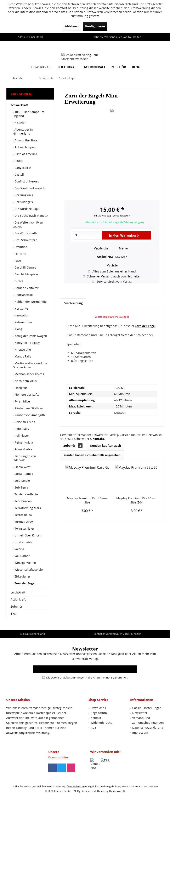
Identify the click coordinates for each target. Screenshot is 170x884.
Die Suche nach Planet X (31, 216)
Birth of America (25, 154)
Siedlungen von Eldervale (24, 458)
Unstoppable (23, 542)
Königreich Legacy (27, 343)
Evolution (20, 247)
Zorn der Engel (24, 583)
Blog (14, 613)
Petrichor (20, 388)
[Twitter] (61, 768)
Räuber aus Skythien (28, 408)
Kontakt (96, 718)
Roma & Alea (23, 449)
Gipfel (18, 281)
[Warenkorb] (159, 45)
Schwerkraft (19, 105)
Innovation (21, 315)
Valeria (19, 549)
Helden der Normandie (30, 302)
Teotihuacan (23, 501)
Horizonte (21, 308)
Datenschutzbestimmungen (68, 677)
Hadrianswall (23, 295)
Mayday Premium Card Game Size (87, 500)
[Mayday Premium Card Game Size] (87, 479)
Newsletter (139, 713)
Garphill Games (25, 267)
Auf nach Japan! (25, 147)
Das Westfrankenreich (29, 188)
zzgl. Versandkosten (118, 215)
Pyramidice (22, 401)
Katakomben (23, 322)
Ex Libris (20, 254)
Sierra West (22, 467)
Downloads (98, 708)
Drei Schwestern (25, 240)
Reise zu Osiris (24, 422)
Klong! (18, 329)
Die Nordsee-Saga (26, 209)
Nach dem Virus (25, 381)
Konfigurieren (95, 26)
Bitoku (18, 161)
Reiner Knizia (23, 442)
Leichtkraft (18, 592)
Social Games (23, 474)
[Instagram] (71, 768)
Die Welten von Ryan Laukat (28, 224)
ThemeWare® (117, 791)
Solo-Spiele (22, 481)
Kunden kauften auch (105, 445)
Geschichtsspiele (26, 274)
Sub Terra (21, 487)
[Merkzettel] (151, 45)
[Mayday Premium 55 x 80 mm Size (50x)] (136, 479)
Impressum (140, 732)
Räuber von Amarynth (29, 415)
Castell (19, 174)
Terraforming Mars (27, 508)
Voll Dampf (22, 556)
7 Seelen (20, 123)
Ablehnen (72, 26)
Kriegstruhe (22, 349)
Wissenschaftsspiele (28, 569)
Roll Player (21, 436)
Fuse (17, 261)
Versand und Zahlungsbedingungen (148, 720)
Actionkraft (18, 599)
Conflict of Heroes (26, 181)
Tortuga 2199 (23, 522)
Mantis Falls (22, 356)
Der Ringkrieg (23, 195)
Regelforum (99, 713)
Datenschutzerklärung (147, 728)
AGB (93, 728)
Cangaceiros (23, 168)
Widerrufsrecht (101, 723)
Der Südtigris (23, 202)
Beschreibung (73, 303)
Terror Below (23, 515)
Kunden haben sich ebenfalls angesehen (91, 455)
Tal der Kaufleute (26, 494)
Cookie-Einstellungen (147, 708)
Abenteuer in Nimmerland (23, 131)
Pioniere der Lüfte (26, 394)
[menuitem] (159, 45)
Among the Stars (26, 140)
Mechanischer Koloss (29, 374)
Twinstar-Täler (24, 528)
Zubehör (16, 606)
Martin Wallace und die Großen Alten (30, 365)
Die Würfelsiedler (26, 233)
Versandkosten (76, 786)
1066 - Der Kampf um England (28, 114)
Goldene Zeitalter (26, 288)
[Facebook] (52, 768)
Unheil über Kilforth (28, 535)
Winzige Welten (25, 563)
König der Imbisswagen (30, 336)
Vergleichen (101, 248)
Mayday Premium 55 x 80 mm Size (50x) (136, 500)
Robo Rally (21, 429)
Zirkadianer (22, 576)
